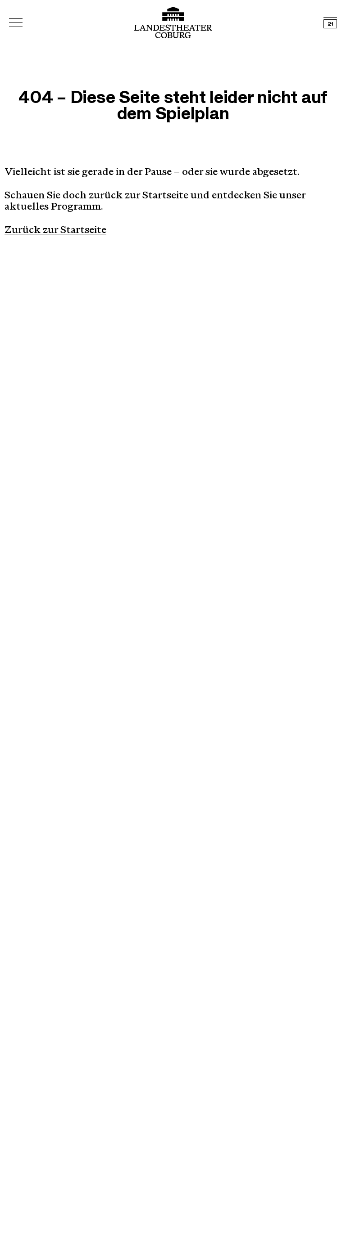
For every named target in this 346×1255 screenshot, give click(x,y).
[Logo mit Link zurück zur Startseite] (173, 22)
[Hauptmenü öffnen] (16, 22)
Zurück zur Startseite (55, 230)
